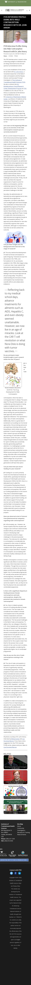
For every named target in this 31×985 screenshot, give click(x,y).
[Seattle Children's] (23, 853)
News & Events (21, 834)
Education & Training (23, 832)
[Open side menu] (29, 10)
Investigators (21, 830)
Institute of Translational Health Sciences (8, 826)
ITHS (24, 88)
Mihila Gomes (15, 739)
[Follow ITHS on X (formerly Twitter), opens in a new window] (11, 873)
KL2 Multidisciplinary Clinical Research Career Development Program (14, 86)
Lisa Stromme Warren (10, 747)
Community (20, 828)
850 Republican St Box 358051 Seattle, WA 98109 (6, 832)
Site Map (20, 824)
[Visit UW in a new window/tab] (15, 1)
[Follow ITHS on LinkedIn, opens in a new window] (19, 873)
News (5, 56)
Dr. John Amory (18, 72)
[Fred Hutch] (12, 853)
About (19, 826)
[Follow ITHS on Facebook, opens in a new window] (15, 873)
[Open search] (27, 10)
